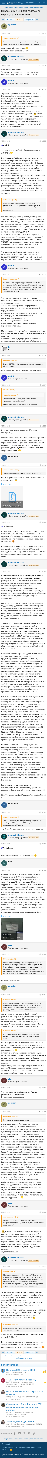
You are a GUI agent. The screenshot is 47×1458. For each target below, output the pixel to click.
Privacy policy (36, 1447)
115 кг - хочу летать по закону (21, 1379)
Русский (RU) (8, 1444)
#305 (44, 274)
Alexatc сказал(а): (9, 1116)
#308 (44, 426)
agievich (12, 24)
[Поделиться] (39, 33)
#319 (44, 1212)
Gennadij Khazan (16, 56)
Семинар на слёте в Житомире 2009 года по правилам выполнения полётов (24, 1407)
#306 (44, 356)
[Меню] (3, 2)
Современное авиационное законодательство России (19, 1383)
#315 (44, 954)
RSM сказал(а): (8, 959)
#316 (44, 995)
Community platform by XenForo (21, 1454)
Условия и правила (22, 1447)
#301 (44, 33)
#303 (44, 89)
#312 (44, 812)
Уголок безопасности (18, 1372)
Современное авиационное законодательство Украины (19, 1413)
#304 (44, 141)
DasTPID (9, 1382)
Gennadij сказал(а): (10, 38)
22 (33, 1384)
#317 (44, 1088)
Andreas (9, 1412)
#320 (44, 1267)
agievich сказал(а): (9, 1217)
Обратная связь (7, 1447)
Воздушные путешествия (26, 1397)
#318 (44, 1112)
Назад (10, 20)
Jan (9, 347)
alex (10, 945)
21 (30, 1384)
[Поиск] (44, 2)
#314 (44, 870)
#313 (44, 844)
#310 (44, 522)
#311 (44, 571)
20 (27, 1384)
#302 (44, 66)
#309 (44, 465)
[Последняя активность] (39, 2)
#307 (44, 385)
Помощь (5, 1450)
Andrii (11, 80)
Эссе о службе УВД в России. (20, 1421)
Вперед (28, 20)
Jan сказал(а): (8, 390)
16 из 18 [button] (19, 20)
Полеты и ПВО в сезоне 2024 (20, 1370)
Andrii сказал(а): (8, 200)
